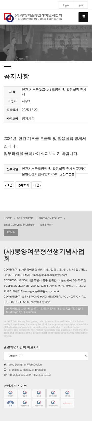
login (66, 5)
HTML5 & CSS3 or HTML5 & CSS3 (30, 374)
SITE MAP (46, 224)
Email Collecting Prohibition (19, 224)
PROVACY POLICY (50, 218)
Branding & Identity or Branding (27, 369)
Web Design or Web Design (25, 364)
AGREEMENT (25, 218)
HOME (8, 218)
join (81, 5)
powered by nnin (40, 301)
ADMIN (11, 232)
